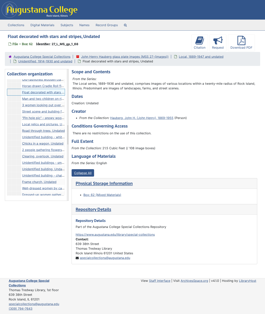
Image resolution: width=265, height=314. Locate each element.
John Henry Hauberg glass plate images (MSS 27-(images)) (125, 57)
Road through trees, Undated (43, 131)
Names (84, 25)
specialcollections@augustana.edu (105, 258)
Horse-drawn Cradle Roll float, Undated (51, 86)
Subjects (67, 25)
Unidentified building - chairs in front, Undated (56, 175)
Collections (16, 25)
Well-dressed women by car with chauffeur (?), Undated (63, 188)
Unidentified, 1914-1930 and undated (45, 61)
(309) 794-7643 (20, 309)
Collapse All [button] (83, 173)
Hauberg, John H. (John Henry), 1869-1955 (141, 118)
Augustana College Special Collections (42, 57)
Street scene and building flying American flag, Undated (63, 111)
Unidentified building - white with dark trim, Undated (61, 137)
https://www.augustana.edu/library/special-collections (115, 234)
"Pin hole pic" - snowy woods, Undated (51, 118)
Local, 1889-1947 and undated (201, 57)
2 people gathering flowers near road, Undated (56, 150)
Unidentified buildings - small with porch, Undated (59, 163)
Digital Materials (42, 25)
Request (218, 47)
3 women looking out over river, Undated (52, 105)
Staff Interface (159, 281)
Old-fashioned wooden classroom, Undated (54, 79)
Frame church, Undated (39, 182)
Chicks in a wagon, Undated (42, 143)
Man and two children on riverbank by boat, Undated (61, 99)
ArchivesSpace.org (194, 281)
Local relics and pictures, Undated (47, 124)
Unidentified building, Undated (44, 169)
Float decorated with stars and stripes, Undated (57, 92)
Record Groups (107, 25)
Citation (199, 47)
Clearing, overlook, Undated (42, 156)
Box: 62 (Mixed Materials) (102, 195)
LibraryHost (247, 281)
